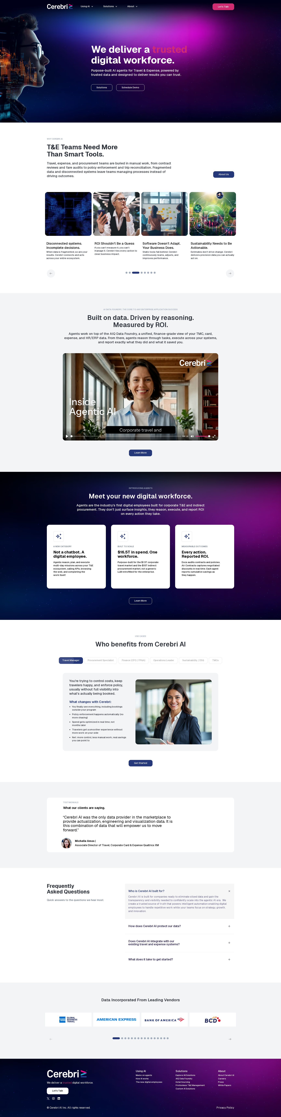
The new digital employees (149, 1082)
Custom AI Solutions (185, 1089)
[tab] (71, 660)
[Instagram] (53, 1098)
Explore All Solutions (185, 1075)
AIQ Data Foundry (184, 1079)
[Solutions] (101, 87)
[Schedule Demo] (130, 87)
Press (221, 1082)
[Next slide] (230, 273)
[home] (60, 6)
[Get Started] (141, 763)
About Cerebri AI (226, 1075)
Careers (222, 1079)
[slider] (125, 436)
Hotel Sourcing (183, 1082)
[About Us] (223, 174)
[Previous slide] (51, 273)
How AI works (142, 1079)
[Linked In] (59, 1098)
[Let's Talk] (223, 6)
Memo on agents (144, 1075)
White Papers (224, 1086)
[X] (48, 1098)
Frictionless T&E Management (190, 1086)
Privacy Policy (225, 1107)
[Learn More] (140, 453)
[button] (87, 6)
